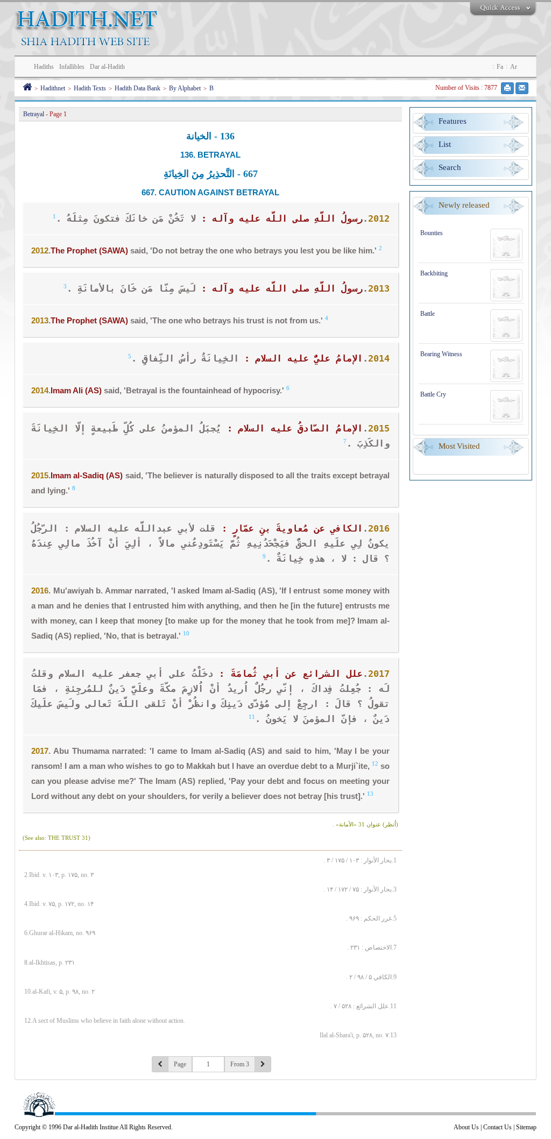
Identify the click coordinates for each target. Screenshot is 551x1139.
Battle (427, 313)
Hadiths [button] (44, 66)
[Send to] (521, 88)
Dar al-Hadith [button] (107, 66)
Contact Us (497, 1127)
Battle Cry (433, 394)
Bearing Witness (441, 354)
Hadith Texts (90, 88)
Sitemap (526, 1127)
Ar (513, 66)
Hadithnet (52, 88)
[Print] (507, 88)
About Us (466, 1127)
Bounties (431, 233)
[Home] (27, 88)
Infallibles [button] (71, 66)
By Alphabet (185, 88)
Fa (500, 66)
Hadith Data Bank (137, 88)
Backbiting (434, 273)
